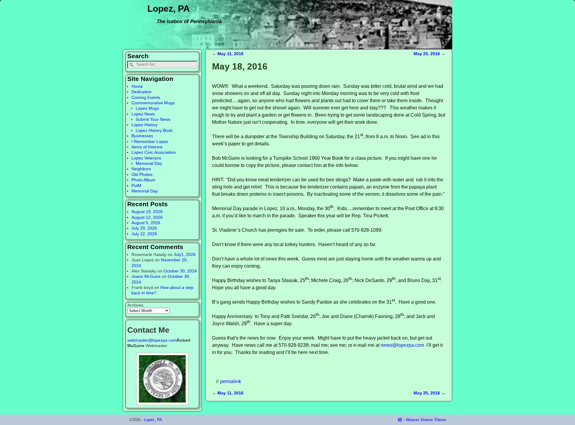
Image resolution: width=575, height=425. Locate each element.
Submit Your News (153, 119)
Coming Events (145, 97)
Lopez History (144, 124)
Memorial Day (149, 163)
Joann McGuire (146, 276)
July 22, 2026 (144, 233)
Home (137, 86)
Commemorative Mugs (153, 102)
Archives (135, 305)
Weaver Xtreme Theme (426, 420)
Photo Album (143, 179)
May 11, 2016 (227, 53)
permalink (230, 381)
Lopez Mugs (147, 108)
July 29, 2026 (144, 228)
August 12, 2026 (147, 217)
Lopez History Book (154, 130)
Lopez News (143, 113)
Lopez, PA (168, 8)
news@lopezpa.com (402, 345)
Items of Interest (146, 146)
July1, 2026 (185, 254)
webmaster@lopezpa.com (152, 340)
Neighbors (141, 168)
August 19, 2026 (147, 211)
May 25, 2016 (429, 53)
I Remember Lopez (149, 141)
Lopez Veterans (146, 158)
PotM (136, 185)
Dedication (141, 91)
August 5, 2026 (145, 222)
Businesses (142, 135)
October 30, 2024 (180, 271)
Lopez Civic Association (153, 152)
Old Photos (141, 174)
